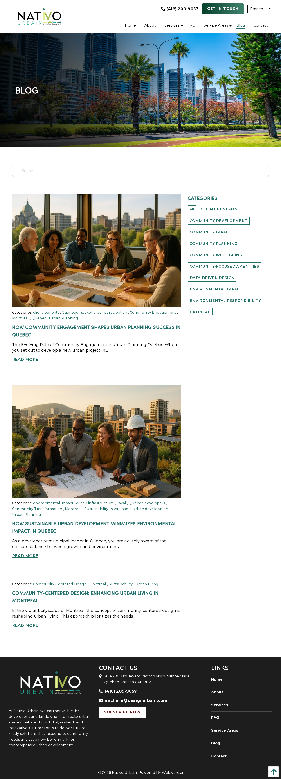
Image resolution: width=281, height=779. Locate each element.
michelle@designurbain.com (136, 700)
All (192, 209)
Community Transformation (37, 509)
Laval (121, 503)
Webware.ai (172, 772)
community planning (213, 243)
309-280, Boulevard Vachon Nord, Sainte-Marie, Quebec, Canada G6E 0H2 (147, 679)
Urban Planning (63, 318)
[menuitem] (130, 25)
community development (219, 220)
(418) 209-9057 (181, 9)
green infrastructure (95, 503)
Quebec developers (147, 503)
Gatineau (70, 312)
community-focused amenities (224, 266)
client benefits (46, 312)
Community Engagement (153, 312)
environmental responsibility (225, 300)
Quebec (39, 318)
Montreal (20, 318)
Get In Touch (223, 9)
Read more (25, 359)
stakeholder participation (104, 312)
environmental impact (53, 503)
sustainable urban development (140, 509)
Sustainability (96, 509)
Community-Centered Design (60, 584)
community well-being (216, 255)
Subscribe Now (122, 712)
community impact (210, 232)
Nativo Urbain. (124, 772)
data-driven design (212, 278)
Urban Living (147, 584)
